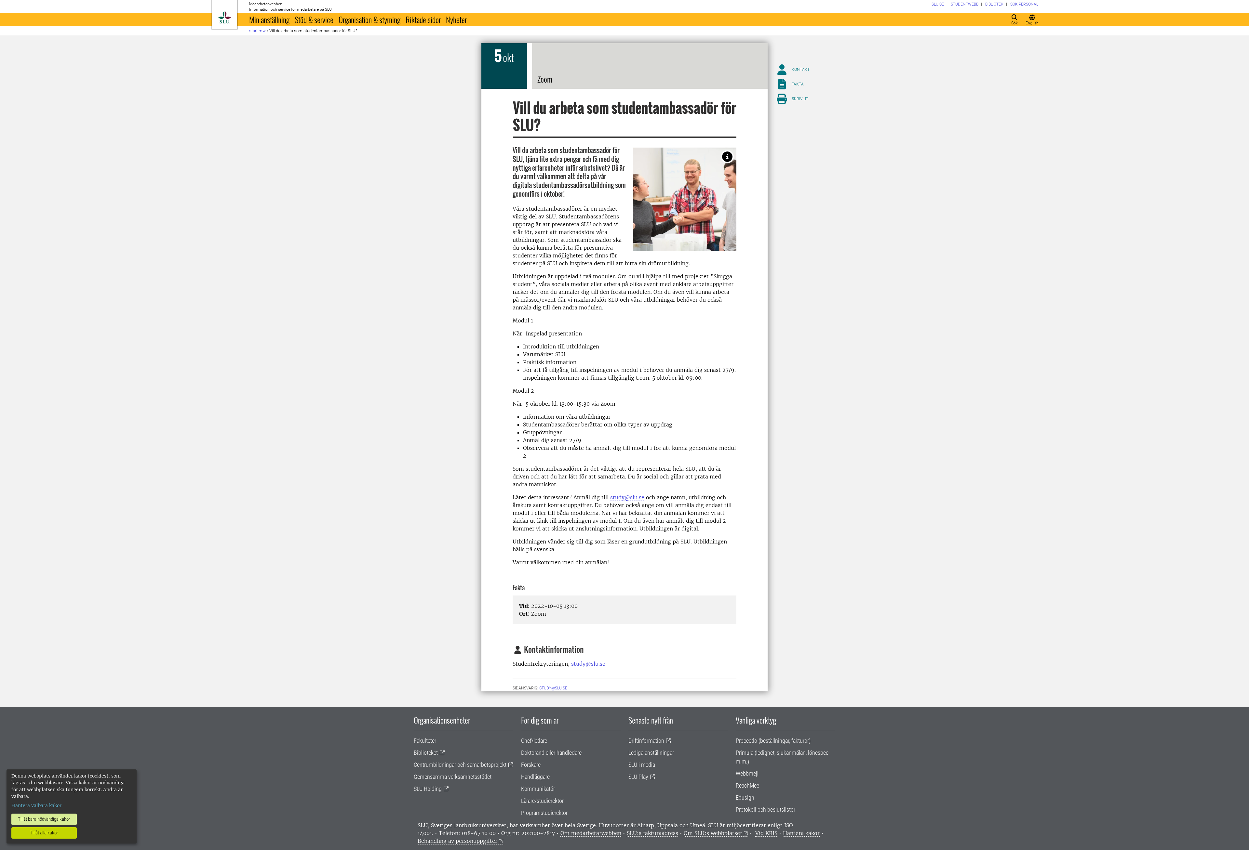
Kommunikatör (538, 788)
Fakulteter (425, 740)
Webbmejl (747, 773)
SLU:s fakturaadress (652, 833)
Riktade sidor (423, 19)
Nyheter (456, 19)
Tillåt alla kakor (44, 833)
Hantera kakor (801, 833)
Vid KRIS (766, 833)
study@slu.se (627, 497)
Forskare (531, 764)
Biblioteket (426, 752)
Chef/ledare (534, 740)
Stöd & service (314, 19)
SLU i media (641, 764)
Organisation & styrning (369, 19)
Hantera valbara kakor (36, 805)
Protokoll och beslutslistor (765, 809)
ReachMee (747, 785)
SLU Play (638, 776)
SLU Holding (428, 788)
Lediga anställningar (651, 752)
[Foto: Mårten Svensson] (727, 156)
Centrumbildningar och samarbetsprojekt (460, 764)
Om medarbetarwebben (590, 833)
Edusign (745, 797)
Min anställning (269, 19)
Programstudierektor (544, 812)
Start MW (257, 30)
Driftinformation (646, 740)
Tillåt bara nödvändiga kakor (44, 819)
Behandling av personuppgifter (457, 841)
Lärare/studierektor (542, 800)
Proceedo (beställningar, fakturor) (773, 740)
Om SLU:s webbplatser (713, 833)
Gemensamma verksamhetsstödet (452, 776)
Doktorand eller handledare (551, 752)
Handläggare (535, 776)
